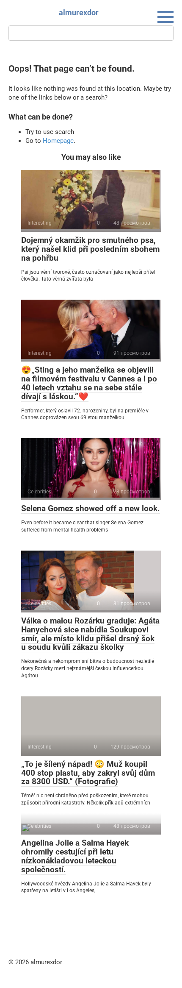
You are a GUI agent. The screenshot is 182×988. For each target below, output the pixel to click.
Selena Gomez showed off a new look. (90, 508)
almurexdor (79, 12)
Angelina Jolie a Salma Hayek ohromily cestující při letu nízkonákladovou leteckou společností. (75, 856)
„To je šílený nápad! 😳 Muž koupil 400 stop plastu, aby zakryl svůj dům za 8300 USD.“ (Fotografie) (88, 773)
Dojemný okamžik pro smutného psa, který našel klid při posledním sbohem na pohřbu (90, 249)
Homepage (58, 141)
